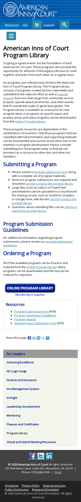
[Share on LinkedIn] (39, 338)
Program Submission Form (50, 172)
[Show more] (48, 338)
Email (57, 472)
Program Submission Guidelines (35, 315)
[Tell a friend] (43, 338)
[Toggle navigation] (11, 36)
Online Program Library (30, 121)
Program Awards (25, 319)
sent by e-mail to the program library (49, 184)
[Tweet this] (34, 338)
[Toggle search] (64, 25)
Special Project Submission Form (35, 323)
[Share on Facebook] (30, 338)
